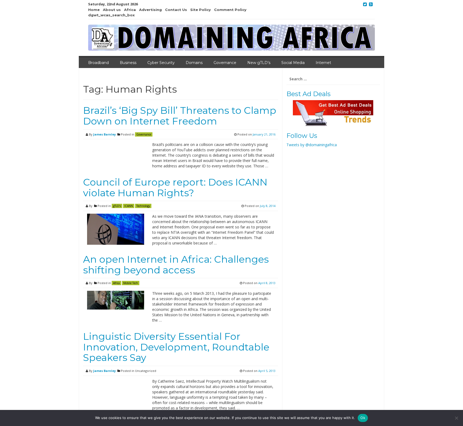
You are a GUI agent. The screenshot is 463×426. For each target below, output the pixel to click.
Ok (362, 418)
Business (128, 62)
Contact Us (176, 9)
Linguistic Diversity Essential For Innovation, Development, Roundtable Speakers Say (176, 346)
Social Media (293, 62)
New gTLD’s (258, 62)
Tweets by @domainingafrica (311, 144)
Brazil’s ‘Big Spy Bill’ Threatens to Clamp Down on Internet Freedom (179, 115)
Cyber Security (161, 62)
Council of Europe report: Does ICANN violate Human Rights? (175, 187)
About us (112, 9)
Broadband (98, 62)
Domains (194, 62)
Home (94, 9)
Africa (130, 9)
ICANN (128, 206)
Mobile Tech (130, 283)
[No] (456, 418)
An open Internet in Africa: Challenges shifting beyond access (176, 264)
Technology (143, 206)
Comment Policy (230, 9)
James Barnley (104, 134)
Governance (225, 62)
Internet (323, 62)
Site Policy (200, 9)
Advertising (150, 9)
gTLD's (117, 206)
